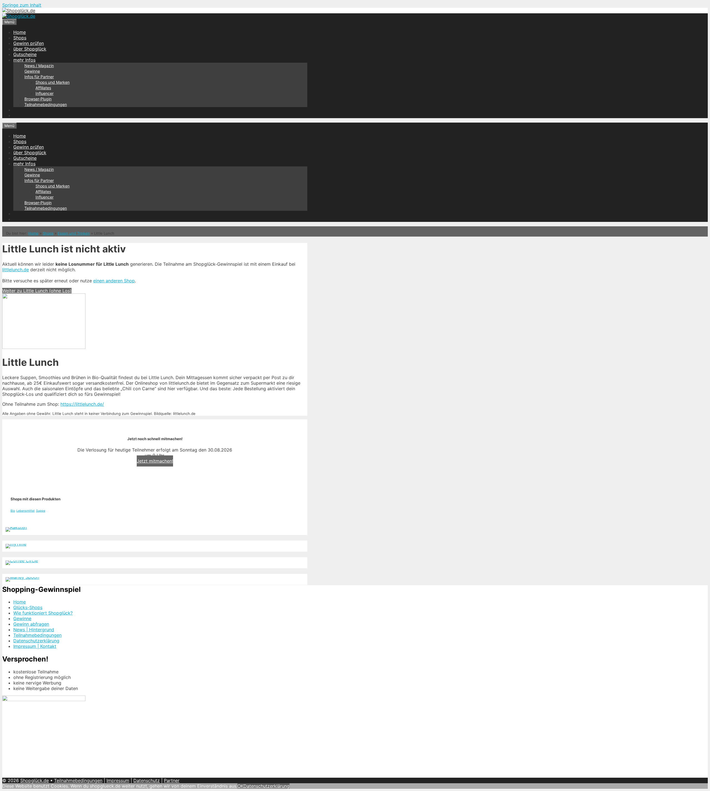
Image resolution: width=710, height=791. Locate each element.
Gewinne (32, 71)
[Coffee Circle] (22, 560)
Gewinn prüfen (28, 43)
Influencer (45, 93)
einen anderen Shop (114, 280)
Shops (19, 37)
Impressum (117, 780)
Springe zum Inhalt (21, 5)
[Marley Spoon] (22, 577)
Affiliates (43, 87)
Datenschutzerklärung (36, 640)
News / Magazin (39, 65)
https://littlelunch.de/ (82, 404)
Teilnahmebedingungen (45, 104)
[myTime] (16, 544)
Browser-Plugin (38, 99)
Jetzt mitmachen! (155, 461)
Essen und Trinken (74, 233)
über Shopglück (29, 49)
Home (19, 32)
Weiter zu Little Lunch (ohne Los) (37, 290)
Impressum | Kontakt (34, 646)
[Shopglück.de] (18, 10)
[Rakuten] (16, 527)
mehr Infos (24, 60)
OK (240, 786)
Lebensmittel (25, 511)
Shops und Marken (53, 82)
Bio (13, 511)
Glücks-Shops (27, 607)
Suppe (40, 511)
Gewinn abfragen (31, 624)
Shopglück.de (34, 780)
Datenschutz (146, 780)
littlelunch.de (15, 269)
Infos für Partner (39, 76)
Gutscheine (25, 54)
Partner (171, 780)
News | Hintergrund (33, 629)
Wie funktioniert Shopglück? (43, 613)
